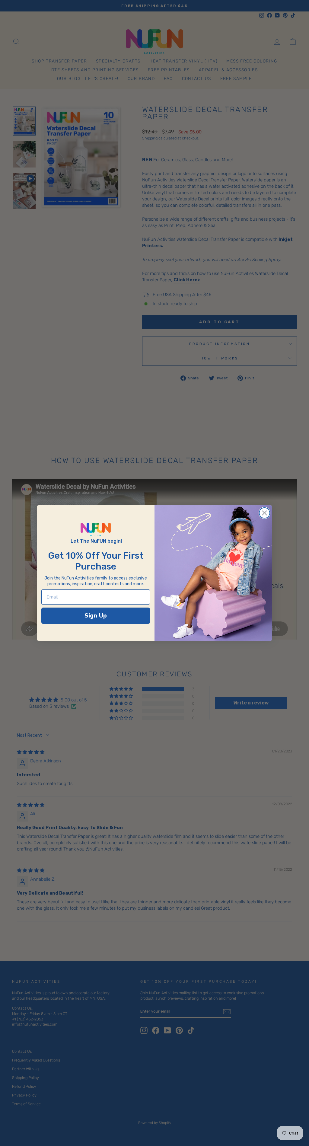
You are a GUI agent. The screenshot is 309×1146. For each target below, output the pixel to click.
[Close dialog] (264, 513)
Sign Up (95, 615)
